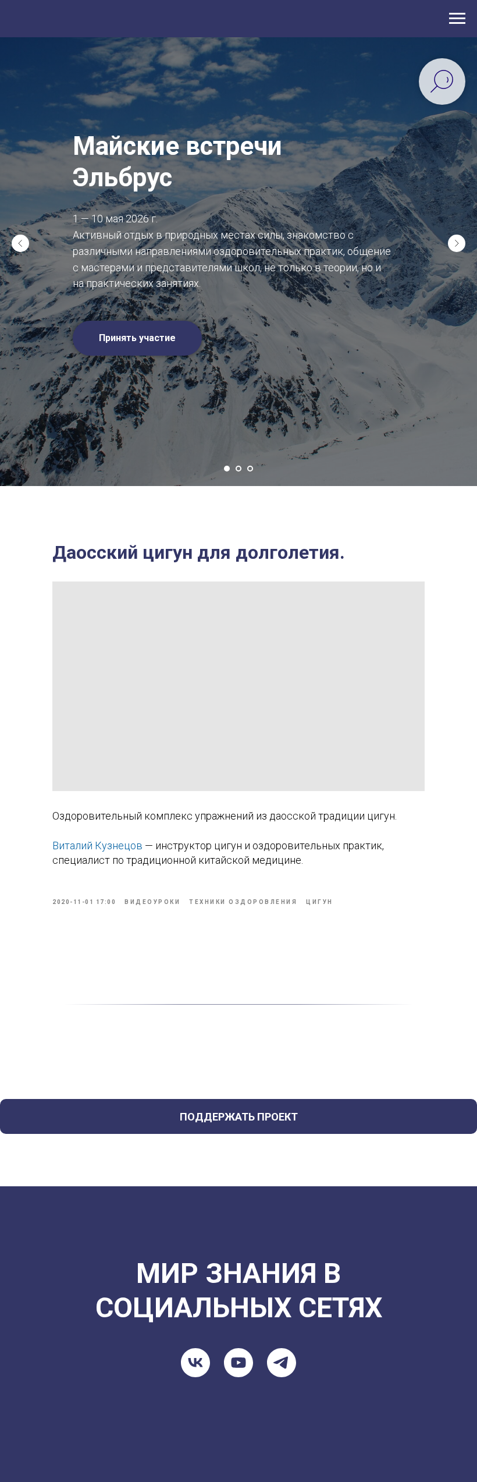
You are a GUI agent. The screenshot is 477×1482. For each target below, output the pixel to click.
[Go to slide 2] (238, 390)
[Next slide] (456, 203)
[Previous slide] (20, 203)
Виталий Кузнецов (97, 767)
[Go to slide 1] (227, 390)
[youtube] (238, 1284)
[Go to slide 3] (250, 390)
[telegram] (281, 1284)
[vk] (195, 1284)
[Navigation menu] (457, 18)
